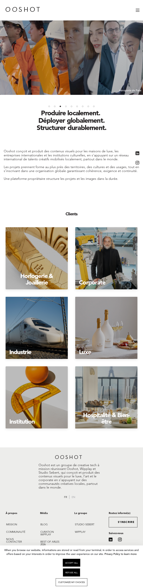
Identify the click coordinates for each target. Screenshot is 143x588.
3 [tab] (60, 106)
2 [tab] (54, 106)
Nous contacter (14, 540)
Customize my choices (71, 582)
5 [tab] (71, 106)
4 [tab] (66, 106)
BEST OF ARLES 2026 (49, 543)
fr (65, 497)
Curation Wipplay (47, 533)
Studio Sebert (84, 524)
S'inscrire (126, 522)
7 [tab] (82, 106)
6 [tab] (77, 106)
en (73, 497)
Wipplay (80, 532)
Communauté (15, 532)
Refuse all (71, 572)
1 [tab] (49, 106)
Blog (44, 524)
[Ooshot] (18, 10)
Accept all (71, 562)
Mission (11, 524)
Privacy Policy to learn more (120, 554)
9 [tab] (94, 106)
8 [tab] (88, 106)
